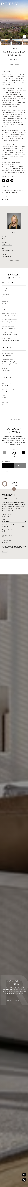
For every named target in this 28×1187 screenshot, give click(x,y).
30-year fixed (6, 521)
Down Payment (7, 525)
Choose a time (6, 461)
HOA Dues (5, 540)
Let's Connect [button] (15, 1000)
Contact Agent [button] (14, 64)
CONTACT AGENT (14, 260)
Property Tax (6, 530)
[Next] (23, 452)
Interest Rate (6, 535)
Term (3, 519)
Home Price (5, 514)
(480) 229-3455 (7, 245)
